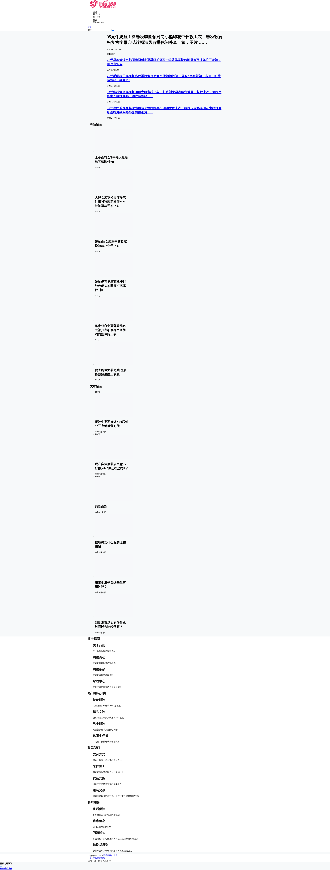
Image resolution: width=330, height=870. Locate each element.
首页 (95, 11)
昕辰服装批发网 (110, 855)
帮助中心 (98, 22)
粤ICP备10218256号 (98, 858)
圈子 (96, 17)
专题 (95, 20)
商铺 (96, 14)
